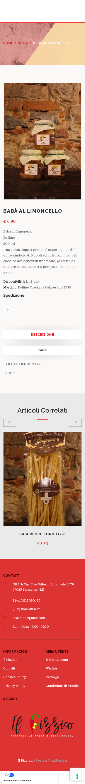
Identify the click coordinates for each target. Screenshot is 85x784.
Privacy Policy (14, 686)
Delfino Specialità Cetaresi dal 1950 (44, 287)
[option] (42, 141)
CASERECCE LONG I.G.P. (42, 534)
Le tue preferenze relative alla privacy (34, 775)
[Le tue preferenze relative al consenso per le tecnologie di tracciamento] (77, 776)
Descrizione (42, 334)
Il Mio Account (57, 659)
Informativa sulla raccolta (17, 780)
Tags (42, 350)
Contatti (9, 668)
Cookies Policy (14, 677)
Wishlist (52, 668)
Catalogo (52, 677)
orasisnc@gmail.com (29, 618)
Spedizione (13, 295)
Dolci (23, 43)
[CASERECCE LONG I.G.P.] (42, 479)
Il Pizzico (10, 659)
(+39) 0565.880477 (26, 609)
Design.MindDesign (51, 760)
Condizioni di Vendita (63, 686)
